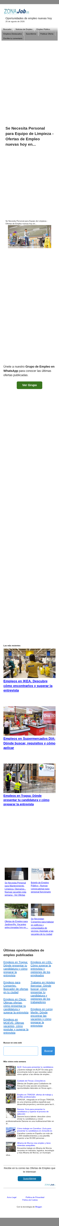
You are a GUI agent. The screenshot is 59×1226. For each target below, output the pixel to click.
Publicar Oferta (46, 34)
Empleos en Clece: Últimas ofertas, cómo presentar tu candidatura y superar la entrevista (15, 1006)
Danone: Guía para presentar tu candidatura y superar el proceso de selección (33, 1111)
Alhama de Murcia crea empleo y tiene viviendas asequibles (34, 1144)
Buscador (7, 29)
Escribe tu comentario (12, 38)
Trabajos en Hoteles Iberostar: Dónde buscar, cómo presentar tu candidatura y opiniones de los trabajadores (43, 992)
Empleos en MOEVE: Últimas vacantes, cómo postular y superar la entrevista (15, 1026)
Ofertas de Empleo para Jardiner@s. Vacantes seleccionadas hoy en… (16, 924)
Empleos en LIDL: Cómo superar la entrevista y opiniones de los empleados (41, 969)
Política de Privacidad (35, 1197)
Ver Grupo (29, 385)
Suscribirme (31, 34)
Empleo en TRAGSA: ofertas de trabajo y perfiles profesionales (35, 1096)
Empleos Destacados (12, 34)
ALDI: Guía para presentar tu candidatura (35, 1067)
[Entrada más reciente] (6, 359)
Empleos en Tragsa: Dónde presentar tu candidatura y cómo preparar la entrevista (15, 969)
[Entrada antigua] (53, 359)
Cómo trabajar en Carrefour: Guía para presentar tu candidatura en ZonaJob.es (34, 1129)
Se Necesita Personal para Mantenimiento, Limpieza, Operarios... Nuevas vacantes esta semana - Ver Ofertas (15, 889)
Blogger (38, 1207)
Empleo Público (43, 29)
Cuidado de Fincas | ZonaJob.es (31, 1081)
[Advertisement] (29, 79)
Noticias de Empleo (24, 29)
